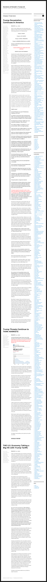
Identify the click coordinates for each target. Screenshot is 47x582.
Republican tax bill (37, 345)
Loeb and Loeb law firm (37, 293)
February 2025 (36, 144)
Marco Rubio (36, 294)
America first (36, 172)
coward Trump (36, 216)
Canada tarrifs (36, 198)
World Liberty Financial (37, 476)
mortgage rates (36, 307)
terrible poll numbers (37, 380)
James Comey (36, 269)
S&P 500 (4, 338)
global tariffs (36, 254)
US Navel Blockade (37, 466)
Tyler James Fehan (37, 459)
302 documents (36, 164)
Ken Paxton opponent (37, 283)
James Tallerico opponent (38, 271)
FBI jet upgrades (36, 244)
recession (6, 337)
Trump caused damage (37, 403)
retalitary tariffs (36, 346)
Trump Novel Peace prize (38, 435)
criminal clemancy (37, 217)
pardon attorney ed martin (38, 325)
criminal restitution (37, 219)
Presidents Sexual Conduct (38, 338)
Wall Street (4, 70)
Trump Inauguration (37, 425)
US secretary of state (37, 467)
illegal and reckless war (37, 261)
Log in (35, 485)
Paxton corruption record (38, 328)
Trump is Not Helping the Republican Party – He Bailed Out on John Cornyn (38, 26)
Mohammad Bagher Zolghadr (38, 306)
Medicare (35, 298)
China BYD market (37, 205)
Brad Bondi (36, 190)
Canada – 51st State (37, 194)
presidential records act (37, 337)
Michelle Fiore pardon (37, 303)
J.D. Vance (35, 267)
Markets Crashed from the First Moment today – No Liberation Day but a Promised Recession (39, 113)
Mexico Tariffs (36, 300)
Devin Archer (36, 230)
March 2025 (36, 143)
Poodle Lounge (36, 332)
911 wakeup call (36, 166)
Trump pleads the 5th (37, 439)
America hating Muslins (37, 173)
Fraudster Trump (36, 249)
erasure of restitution (37, 241)
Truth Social (5, 68)
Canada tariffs (5, 452)
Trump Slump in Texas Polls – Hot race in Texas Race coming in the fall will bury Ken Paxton (38, 29)
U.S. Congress (36, 460)
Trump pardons (36, 436)
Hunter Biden (36, 258)
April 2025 (35, 142)
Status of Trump (5, 52)
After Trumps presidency (38, 171)
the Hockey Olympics (37, 384)
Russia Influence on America (38, 348)
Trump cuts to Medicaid (37, 409)
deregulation (36, 229)
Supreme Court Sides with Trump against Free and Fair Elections (38, 23)
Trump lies (4, 342)
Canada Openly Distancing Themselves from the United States (38, 120)
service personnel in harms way (39, 358)
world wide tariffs (37, 478)
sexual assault (36, 359)
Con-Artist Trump (37, 210)
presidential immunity (37, 335)
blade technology (5, 28)
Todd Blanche (36, 388)
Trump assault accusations (38, 401)
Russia (35, 347)
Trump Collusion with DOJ (38, 405)
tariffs (6, 55)
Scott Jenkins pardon (37, 352)
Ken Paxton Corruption (37, 282)
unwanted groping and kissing (38, 462)
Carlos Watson (36, 202)
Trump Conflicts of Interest (38, 406)
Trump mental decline (37, 433)
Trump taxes (7, 66)
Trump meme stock (37, 432)
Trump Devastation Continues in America (13, 21)
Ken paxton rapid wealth (38, 284)
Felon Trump (36, 247)
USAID (8, 69)
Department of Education (38, 225)
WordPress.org (36, 488)
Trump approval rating (37, 400)
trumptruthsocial (5, 67)
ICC (34, 259)
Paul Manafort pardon (37, 326)
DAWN (35, 221)
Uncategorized (36, 461)
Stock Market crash (6, 53)
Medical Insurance (37, 297)
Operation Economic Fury (38, 324)
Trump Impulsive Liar (37, 424)
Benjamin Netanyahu (37, 179)
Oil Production (36, 323)
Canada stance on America (38, 196)
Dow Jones (7, 40)
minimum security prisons (38, 305)
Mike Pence (36, 304)
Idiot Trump (36, 260)
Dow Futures (36, 235)
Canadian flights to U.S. (37, 199)
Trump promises (36, 442)
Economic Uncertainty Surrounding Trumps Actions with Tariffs (38, 131)
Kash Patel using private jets (38, 280)
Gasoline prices (36, 251)
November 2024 (36, 147)
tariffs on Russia (36, 378)
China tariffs (36, 207)
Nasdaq (6, 454)
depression (36, 228)
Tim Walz (35, 387)
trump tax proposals (37, 448)
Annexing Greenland (37, 176)
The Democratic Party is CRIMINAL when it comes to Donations (38, 96)
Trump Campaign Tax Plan (38, 402)
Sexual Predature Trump (38, 360)
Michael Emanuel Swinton (38, 302)
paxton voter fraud (37, 330)
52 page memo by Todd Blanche (39, 165)
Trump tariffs (5, 460)
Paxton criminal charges (38, 329)
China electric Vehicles (37, 206)
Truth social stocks (37, 458)
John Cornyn (36, 276)
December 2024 (36, 146)
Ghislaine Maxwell (37, 253)
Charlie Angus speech (37, 204)
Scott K (35, 353)
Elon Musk (4, 41)
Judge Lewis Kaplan (37, 277)
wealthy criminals (37, 473)
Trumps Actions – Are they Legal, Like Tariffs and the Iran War (38, 69)
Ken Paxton (36, 281)
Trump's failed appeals (37, 453)
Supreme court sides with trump (39, 374)
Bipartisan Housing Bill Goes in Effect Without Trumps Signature (39, 90)
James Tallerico (36, 270)
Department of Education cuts (38, 226)
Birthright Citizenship (37, 183)
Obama (35, 321)
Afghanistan (36, 170)
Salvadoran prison (37, 350)
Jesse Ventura (36, 273)
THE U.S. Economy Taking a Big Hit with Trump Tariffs (16, 446)
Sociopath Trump (37, 363)
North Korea (36, 320)
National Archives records (38, 310)
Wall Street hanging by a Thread (39, 121)
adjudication (36, 169)
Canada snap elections (37, 195)
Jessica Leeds (36, 274)
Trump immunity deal (37, 423)
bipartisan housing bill (37, 182)
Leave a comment (5, 347)
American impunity (37, 174)
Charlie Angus (36, 203)
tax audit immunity (37, 379)
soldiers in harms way (37, 364)
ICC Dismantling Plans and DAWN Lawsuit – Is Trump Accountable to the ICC (38, 35)
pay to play (36, 331)
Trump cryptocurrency (37, 408)
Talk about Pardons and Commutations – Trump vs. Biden (38, 71)
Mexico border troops (37, 299)
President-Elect (36, 334)
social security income (37, 362)
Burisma (35, 191)
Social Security (5, 51)
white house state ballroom (38, 475)
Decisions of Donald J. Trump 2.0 (14, 7)
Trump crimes (36, 407)
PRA (35, 333)
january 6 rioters (36, 272)
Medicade (35, 296)
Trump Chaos (7, 341)
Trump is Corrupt (37, 427)
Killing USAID (36, 287)
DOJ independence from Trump (39, 231)
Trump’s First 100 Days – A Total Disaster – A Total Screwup (38, 105)
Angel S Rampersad (37, 175)
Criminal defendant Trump (38, 218)
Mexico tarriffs (36, 301)
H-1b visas (36, 256)
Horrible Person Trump (37, 257)
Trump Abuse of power (37, 396)
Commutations (36, 209)
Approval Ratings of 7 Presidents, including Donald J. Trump (38, 32)
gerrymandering (36, 252)
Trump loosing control (37, 431)
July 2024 (35, 149)
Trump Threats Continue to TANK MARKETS (16, 330)
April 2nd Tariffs (5, 27)
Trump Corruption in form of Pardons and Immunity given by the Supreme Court (39, 53)
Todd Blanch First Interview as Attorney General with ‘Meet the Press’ (39, 41)
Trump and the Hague (37, 399)
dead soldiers (36, 222)
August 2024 (36, 148)
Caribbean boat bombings (38, 201)
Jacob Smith (36, 268)
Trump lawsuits (36, 429)
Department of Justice (37, 227)
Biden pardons (36, 180)
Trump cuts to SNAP (37, 412)
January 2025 (36, 145)
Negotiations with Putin (37, 313)
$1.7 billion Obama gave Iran (38, 156)
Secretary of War (36, 356)
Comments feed (36, 487)
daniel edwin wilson (37, 220)
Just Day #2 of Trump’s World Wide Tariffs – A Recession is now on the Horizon (38, 108)
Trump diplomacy (37, 414)
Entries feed (36, 486)
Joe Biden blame (36, 275)
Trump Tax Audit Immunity (38, 61)
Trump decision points (37, 413)
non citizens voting (37, 319)
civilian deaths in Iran (37, 208)
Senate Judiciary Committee (38, 357)
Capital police (36, 200)
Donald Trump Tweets (37, 234)
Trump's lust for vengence (38, 454)
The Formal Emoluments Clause (39, 383)
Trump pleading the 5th (37, 438)
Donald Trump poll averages (38, 233)
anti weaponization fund (38, 177)
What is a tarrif (36, 474)
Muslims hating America (38, 308)
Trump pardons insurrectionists (39, 437)
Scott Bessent (36, 351)
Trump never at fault (37, 434)
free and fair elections (37, 250)
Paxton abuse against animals (38, 327)
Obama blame (36, 322)
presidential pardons (37, 336)
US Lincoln (36, 465)
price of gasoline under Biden (38, 339)
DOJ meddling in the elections (38, 232)
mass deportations (37, 295)
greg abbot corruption (37, 255)
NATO (35, 312)
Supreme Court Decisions (38, 370)
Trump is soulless (37, 428)
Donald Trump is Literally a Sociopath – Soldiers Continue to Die (38, 78)
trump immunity (36, 422)
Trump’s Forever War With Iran (39, 80)
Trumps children (36, 455)
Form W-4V (36, 248)
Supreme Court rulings (37, 373)
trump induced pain (37, 426)
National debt (36, 311)
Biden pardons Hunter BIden (38, 181)
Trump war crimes (37, 450)
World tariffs (36, 477)
